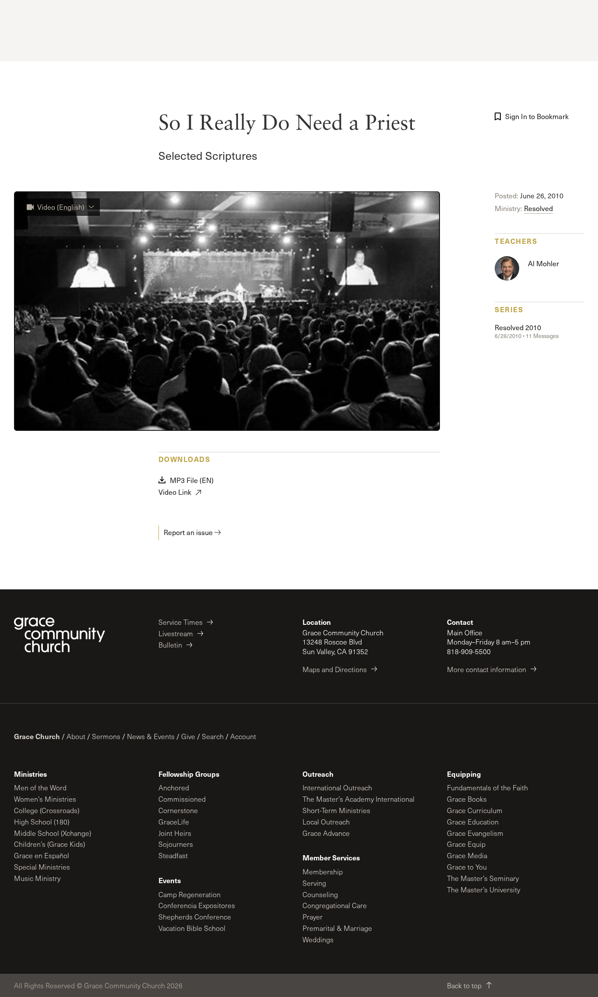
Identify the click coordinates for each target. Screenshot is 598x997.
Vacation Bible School (191, 928)
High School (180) (41, 821)
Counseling (320, 894)
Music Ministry (37, 878)
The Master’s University (483, 889)
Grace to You (467, 866)
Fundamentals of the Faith (487, 787)
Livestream (175, 633)
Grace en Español (41, 855)
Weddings (318, 939)
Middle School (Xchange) (52, 833)
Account (243, 736)
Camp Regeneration (189, 894)
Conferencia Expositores (196, 905)
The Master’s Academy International (359, 798)
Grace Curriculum (475, 810)
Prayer (313, 916)
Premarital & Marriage (337, 928)
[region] (227, 311)
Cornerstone (178, 810)
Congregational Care (335, 905)
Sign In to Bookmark (537, 116)
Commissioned (182, 798)
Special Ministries (42, 866)
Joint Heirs (174, 833)
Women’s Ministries (45, 798)
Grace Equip (466, 844)
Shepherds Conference (194, 916)
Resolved (538, 208)
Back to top (464, 985)
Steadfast (173, 855)
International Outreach (337, 787)
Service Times (180, 622)
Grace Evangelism (475, 833)
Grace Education (473, 821)
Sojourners (175, 844)
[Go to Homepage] (59, 634)
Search (213, 736)
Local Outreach (326, 821)
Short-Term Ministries (336, 810)
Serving (314, 883)
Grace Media (467, 855)
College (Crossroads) (46, 810)
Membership (323, 871)
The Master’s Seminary (483, 878)
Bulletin (170, 644)
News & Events (151, 736)
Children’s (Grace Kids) (49, 844)
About (76, 736)
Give (188, 736)
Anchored (173, 787)
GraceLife (173, 821)
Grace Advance (326, 833)
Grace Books (467, 798)
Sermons (106, 736)
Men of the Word (40, 787)
